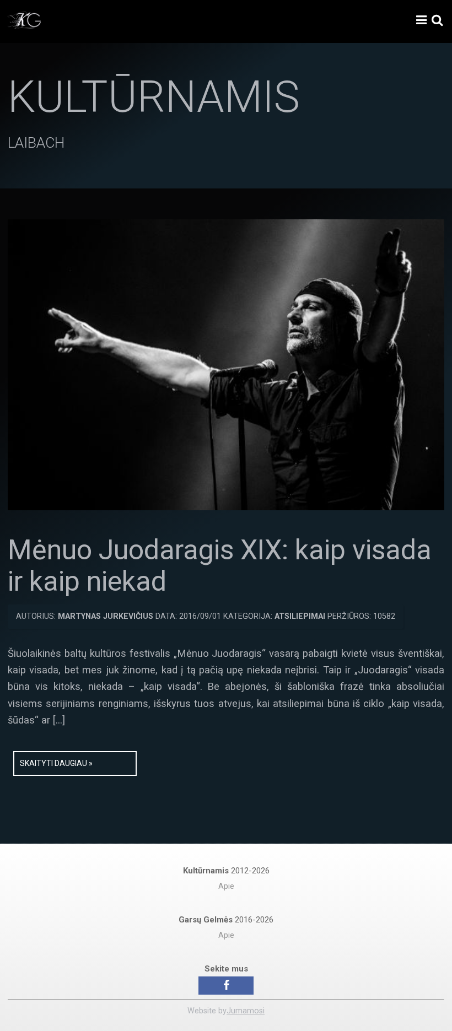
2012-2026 (226, 871)
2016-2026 (226, 920)
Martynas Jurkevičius (105, 616)
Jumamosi (246, 1011)
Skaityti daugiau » (56, 763)
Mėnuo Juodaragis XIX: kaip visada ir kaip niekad (220, 566)
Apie (226, 886)
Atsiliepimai (300, 616)
